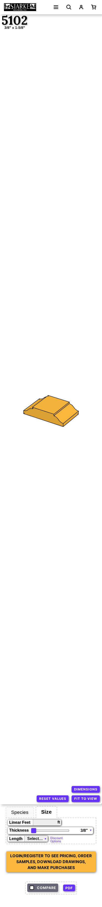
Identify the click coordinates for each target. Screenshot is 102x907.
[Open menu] (56, 7)
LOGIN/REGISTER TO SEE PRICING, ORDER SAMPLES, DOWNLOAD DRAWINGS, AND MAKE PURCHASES (51, 861)
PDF (69, 888)
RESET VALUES (52, 799)
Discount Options (56, 839)
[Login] (81, 7)
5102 (14, 20)
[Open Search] (68, 7)
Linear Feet (19, 822)
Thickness (19, 830)
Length (16, 839)
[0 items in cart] (94, 7)
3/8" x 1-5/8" (14, 27)
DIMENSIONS (86, 789)
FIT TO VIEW (85, 799)
